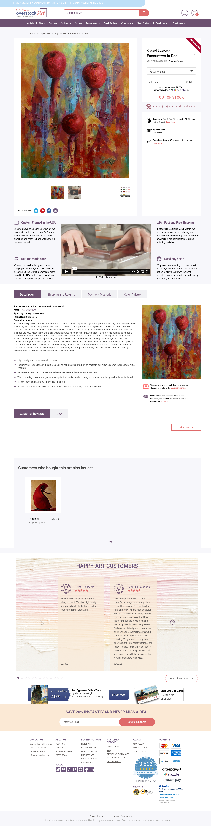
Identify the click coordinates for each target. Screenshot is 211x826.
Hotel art (86, 744)
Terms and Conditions (121, 816)
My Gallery (138, 744)
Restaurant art (89, 747)
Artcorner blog (64, 751)
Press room (61, 755)
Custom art (87, 762)
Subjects (66, 23)
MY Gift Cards (140, 747)
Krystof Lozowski (29, 310)
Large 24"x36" (60, 33)
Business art (87, 755)
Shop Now (118, 695)
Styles (78, 23)
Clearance (127, 23)
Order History (140, 751)
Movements (93, 23)
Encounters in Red (79, 33)
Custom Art (162, 23)
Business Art (180, 23)
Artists (30, 23)
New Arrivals (144, 23)
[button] (172, 622)
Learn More (171, 122)
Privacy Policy (96, 816)
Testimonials (114, 761)
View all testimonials (181, 678)
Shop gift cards (89, 758)
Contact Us (113, 746)
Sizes (42, 23)
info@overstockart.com (40, 755)
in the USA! (165, 401)
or (179, 90)
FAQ (109, 750)
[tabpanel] (43, 503)
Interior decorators (91, 751)
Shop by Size (44, 33)
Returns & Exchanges (118, 754)
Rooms (53, 23)
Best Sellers (110, 23)
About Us (60, 744)
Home (33, 33)
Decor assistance (116, 757)
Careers (60, 747)
